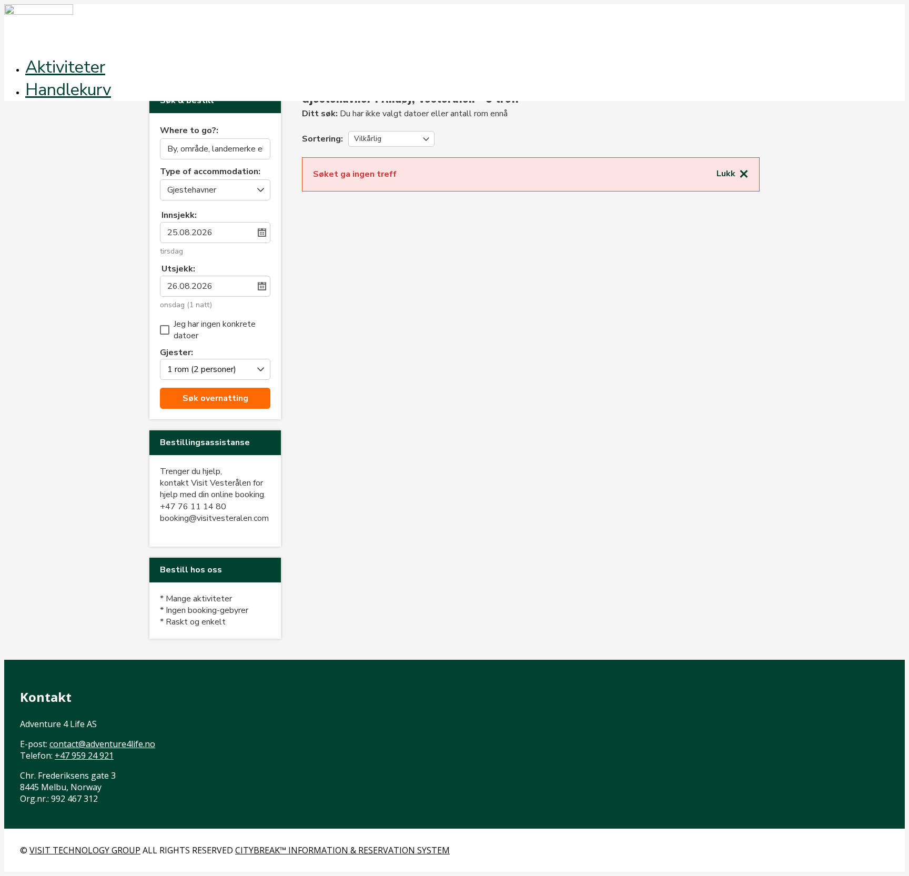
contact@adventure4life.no (102, 744)
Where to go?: (189, 131)
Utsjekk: (178, 269)
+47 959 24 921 (84, 755)
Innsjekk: (179, 215)
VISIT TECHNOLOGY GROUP (84, 850)
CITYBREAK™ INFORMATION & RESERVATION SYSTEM (342, 850)
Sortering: (322, 139)
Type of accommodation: (210, 172)
